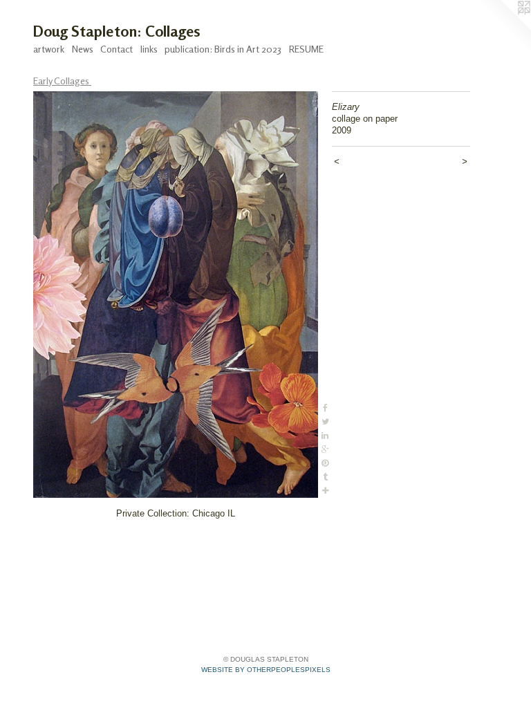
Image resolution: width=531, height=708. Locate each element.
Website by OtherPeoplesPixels (265, 669)
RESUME (306, 49)
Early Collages (62, 80)
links (149, 49)
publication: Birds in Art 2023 (223, 49)
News (82, 49)
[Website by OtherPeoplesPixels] (503, 27)
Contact (116, 49)
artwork (48, 49)
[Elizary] (175, 294)
